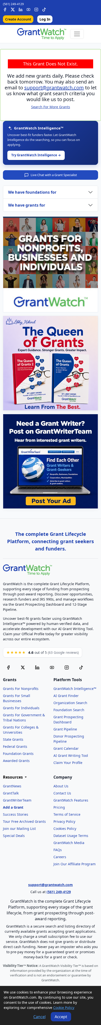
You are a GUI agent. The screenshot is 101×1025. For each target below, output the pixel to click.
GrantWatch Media (68, 842)
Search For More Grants (50, 107)
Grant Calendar (66, 748)
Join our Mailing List (19, 828)
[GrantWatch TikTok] (44, 8)
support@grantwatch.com (54, 87)
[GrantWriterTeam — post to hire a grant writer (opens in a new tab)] (50, 461)
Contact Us (62, 793)
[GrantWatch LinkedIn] (21, 8)
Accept (61, 1016)
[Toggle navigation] (77, 34)
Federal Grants (15, 746)
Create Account (18, 19)
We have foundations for (32, 192)
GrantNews (12, 786)
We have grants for (26, 205)
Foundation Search (68, 710)
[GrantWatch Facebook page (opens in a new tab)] (8, 667)
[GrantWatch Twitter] (13, 8)
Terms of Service (66, 814)
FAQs (57, 849)
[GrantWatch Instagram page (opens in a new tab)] (66, 667)
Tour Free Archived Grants (24, 821)
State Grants (13, 739)
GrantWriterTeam (17, 800)
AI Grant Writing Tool (70, 755)
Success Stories (15, 814)
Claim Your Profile (67, 762)
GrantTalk (11, 793)
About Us (60, 786)
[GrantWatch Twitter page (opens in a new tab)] (23, 667)
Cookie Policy (63, 1007)
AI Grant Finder (66, 695)
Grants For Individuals (21, 708)
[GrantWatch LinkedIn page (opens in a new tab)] (37, 667)
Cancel (39, 1016)
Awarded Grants (16, 760)
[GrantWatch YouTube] (28, 8)
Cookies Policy (64, 828)
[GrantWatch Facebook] (5, 8)
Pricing (59, 807)
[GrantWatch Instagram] (36, 8)
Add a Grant (13, 807)
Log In (44, 19)
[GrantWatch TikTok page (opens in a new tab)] (81, 667)
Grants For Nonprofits (20, 688)
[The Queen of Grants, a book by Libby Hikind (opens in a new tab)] (50, 363)
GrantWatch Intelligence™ (74, 688)
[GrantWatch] (41, 34)
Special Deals (14, 835)
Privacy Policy (64, 821)
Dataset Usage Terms (70, 835)
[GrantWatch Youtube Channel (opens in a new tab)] (52, 667)
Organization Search (70, 702)
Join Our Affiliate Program (74, 864)
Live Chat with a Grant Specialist (54, 175)
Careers (59, 857)
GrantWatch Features (70, 800)
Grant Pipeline (65, 729)
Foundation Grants (18, 753)
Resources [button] (13, 777)
